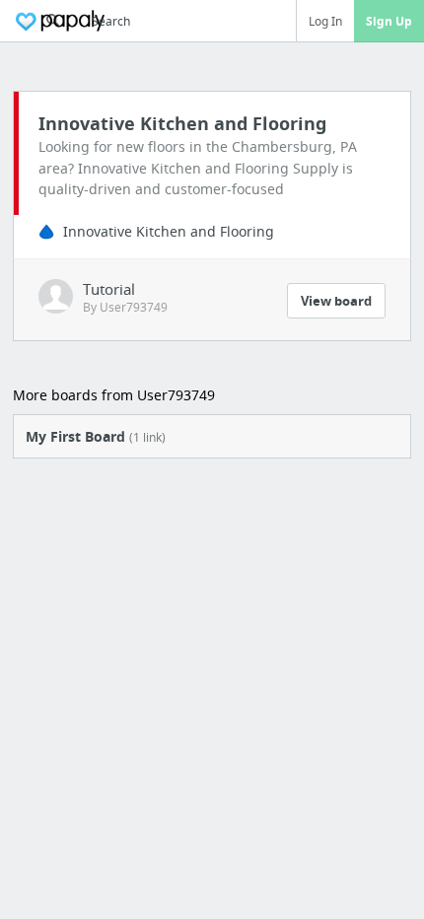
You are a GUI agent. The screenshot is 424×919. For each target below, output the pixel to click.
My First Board (96, 436)
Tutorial (109, 289)
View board (336, 301)
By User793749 (125, 307)
